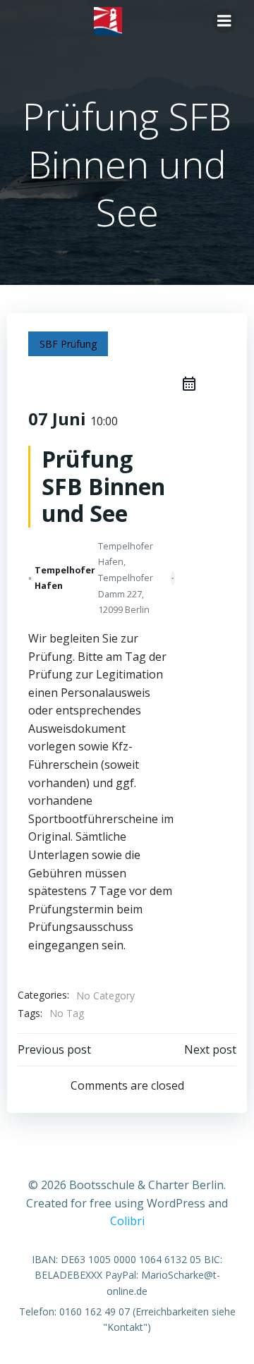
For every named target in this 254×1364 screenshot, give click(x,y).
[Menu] (224, 21)
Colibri (127, 1221)
